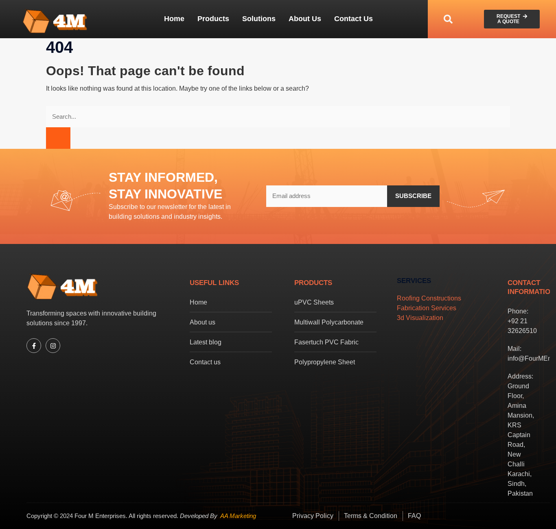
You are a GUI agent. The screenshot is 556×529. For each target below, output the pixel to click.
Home (174, 19)
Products (213, 19)
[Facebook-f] (33, 345)
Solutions (259, 19)
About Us (305, 19)
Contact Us (353, 19)
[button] (448, 19)
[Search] (58, 138)
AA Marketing (238, 515)
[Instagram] (53, 345)
